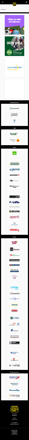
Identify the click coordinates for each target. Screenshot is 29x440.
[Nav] (3, 2)
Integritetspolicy (15, 433)
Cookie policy (14, 432)
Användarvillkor (14, 431)
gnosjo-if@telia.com (14, 424)
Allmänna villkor (14, 430)
